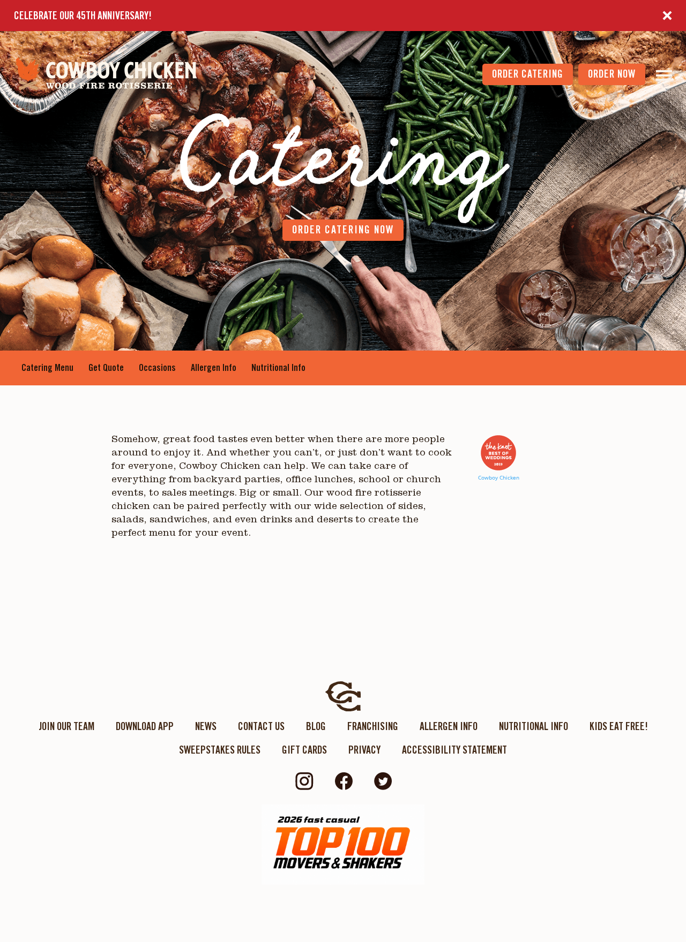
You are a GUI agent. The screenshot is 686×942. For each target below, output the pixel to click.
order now (612, 73)
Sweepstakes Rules (219, 749)
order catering (527, 73)
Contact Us (261, 726)
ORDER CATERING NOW (343, 229)
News (206, 726)
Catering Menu (47, 367)
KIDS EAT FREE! (619, 726)
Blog (316, 726)
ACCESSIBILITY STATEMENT (454, 749)
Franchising (372, 726)
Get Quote (106, 367)
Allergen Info (213, 367)
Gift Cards (304, 749)
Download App (145, 726)
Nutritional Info (278, 367)
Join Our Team (66, 726)
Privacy (364, 749)
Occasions (157, 367)
